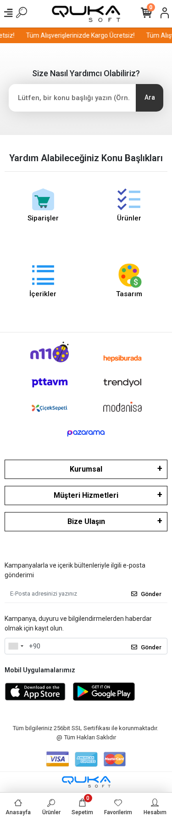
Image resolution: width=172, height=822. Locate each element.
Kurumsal (86, 469)
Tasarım (129, 294)
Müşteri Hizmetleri (86, 495)
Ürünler (129, 218)
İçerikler (42, 294)
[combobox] (15, 646)
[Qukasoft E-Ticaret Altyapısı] (86, 782)
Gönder (151, 594)
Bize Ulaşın (86, 521)
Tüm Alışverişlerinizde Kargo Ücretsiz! (79, 35)
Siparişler (43, 218)
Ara (149, 97)
